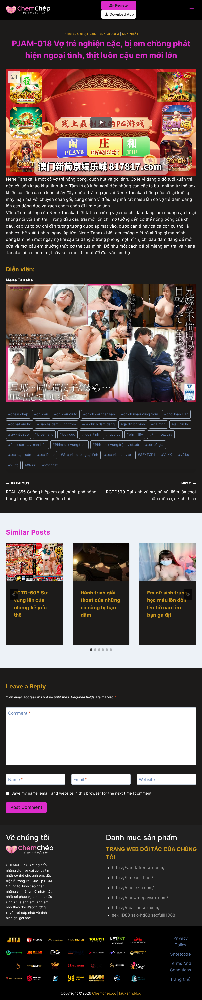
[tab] (91, 649)
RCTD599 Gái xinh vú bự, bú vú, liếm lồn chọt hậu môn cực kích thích (151, 491)
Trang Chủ (180, 979)
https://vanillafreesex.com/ (138, 867)
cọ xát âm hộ (19, 424)
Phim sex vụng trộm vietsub (116, 445)
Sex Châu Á (109, 34)
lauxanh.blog (130, 993)
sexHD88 (121, 915)
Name (15, 779)
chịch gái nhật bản (99, 414)
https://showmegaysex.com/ (140, 897)
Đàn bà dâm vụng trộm (56, 424)
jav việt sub (18, 434)
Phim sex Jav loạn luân (27, 445)
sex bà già (154, 445)
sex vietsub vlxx (118, 455)
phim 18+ (135, 434)
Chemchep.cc (104, 993)
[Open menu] (191, 10)
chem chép (18, 414)
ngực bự (112, 434)
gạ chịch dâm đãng (98, 424)
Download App (122, 14)
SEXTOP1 (146, 455)
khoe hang (44, 434)
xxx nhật (50, 465)
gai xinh (158, 424)
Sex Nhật (130, 34)
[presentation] (34, 562)
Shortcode (180, 954)
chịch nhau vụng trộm (139, 414)
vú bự (183, 455)
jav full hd (180, 424)
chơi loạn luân (176, 414)
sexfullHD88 (163, 915)
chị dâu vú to (65, 414)
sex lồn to (46, 455)
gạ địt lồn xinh (133, 424)
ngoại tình (90, 434)
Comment (19, 712)
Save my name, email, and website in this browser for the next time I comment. (81, 793)
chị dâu (41, 414)
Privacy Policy (180, 941)
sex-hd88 (140, 915)
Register (122, 5)
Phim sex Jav (160, 434)
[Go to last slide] (14, 594)
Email (80, 779)
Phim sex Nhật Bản (80, 34)
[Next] (188, 594)
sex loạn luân (19, 455)
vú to (13, 465)
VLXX (166, 455)
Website (147, 779)
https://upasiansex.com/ (136, 907)
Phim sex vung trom (69, 445)
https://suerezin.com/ (133, 887)
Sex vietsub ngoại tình (79, 455)
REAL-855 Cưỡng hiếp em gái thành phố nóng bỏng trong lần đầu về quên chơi (51, 491)
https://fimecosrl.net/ (132, 877)
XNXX (30, 465)
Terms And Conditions (180, 966)
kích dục (67, 434)
